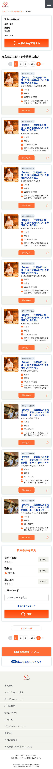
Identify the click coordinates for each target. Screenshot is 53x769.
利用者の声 (9, 705)
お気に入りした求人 (14, 692)
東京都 (11, 573)
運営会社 (8, 733)
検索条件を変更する (29, 43)
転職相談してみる (29, 651)
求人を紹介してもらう (29, 661)
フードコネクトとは (14, 699)
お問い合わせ (10, 739)
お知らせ (8, 719)
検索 (29, 614)
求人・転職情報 (16, 11)
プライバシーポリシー (15, 726)
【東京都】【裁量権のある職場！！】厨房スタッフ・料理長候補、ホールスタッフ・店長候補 (35, 413)
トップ (4, 11)
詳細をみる (26, 110)
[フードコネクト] (5, 4)
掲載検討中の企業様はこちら (18, 746)
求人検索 (8, 685)
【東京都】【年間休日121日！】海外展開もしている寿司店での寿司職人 (35, 80)
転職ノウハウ (10, 712)
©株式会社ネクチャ (19, 764)
